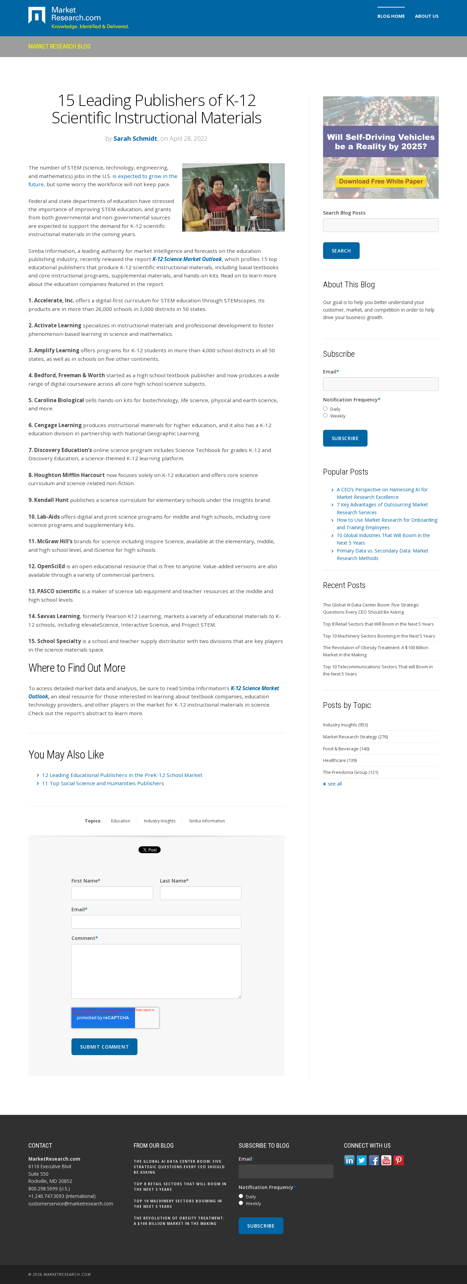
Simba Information (207, 821)
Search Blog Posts (344, 212)
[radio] (381, 409)
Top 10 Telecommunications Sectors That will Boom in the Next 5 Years (378, 670)
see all (335, 783)
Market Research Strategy (355, 737)
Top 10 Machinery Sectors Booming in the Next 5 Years (379, 636)
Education (120, 821)
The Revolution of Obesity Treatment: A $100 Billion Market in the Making (375, 651)
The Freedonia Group (350, 772)
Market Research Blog (59, 46)
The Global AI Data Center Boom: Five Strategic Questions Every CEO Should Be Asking (371, 608)
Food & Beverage (346, 749)
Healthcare (340, 760)
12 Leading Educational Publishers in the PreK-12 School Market (122, 774)
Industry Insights (159, 821)
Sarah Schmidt (135, 138)
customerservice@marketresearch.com (70, 1203)
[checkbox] (381, 413)
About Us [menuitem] (427, 16)
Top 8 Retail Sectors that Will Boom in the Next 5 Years (378, 624)
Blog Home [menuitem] (391, 16)
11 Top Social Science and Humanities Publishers (103, 783)
